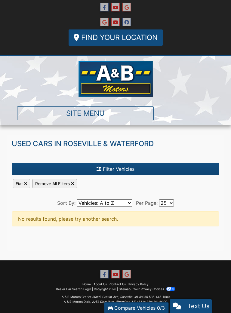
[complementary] (213, 295)
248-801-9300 (156, 301)
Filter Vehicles (117, 169)
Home (86, 284)
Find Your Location (118, 37)
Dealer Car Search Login (73, 289)
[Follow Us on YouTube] (115, 7)
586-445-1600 (159, 297)
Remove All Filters (53, 183)
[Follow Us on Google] (126, 7)
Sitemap (125, 289)
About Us (100, 284)
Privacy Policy (138, 284)
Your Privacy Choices (149, 289)
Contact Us (117, 284)
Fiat (20, 183)
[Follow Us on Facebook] (104, 7)
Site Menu (85, 113)
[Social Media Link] (104, 22)
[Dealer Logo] (116, 79)
